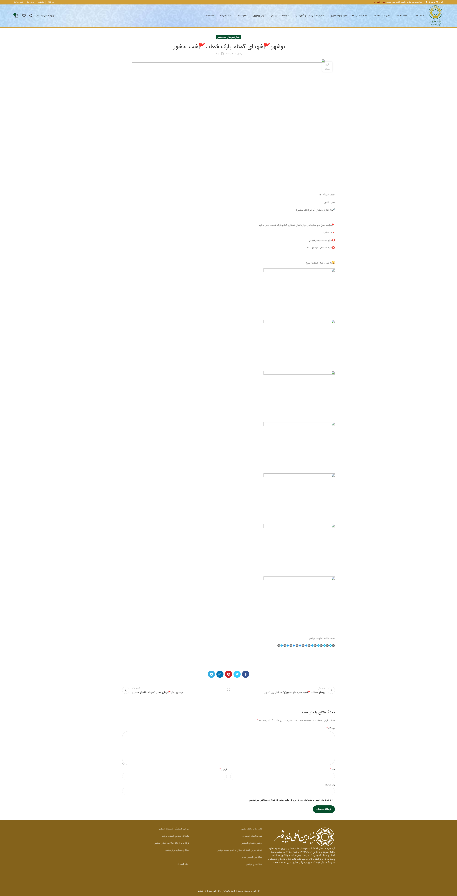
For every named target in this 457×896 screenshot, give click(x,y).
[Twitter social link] (237, 674)
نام (332, 770)
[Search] (31, 15)
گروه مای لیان (228, 891)
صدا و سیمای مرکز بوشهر (177, 850)
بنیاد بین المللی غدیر (252, 857)
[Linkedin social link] (220, 674)
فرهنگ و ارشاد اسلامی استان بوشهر (171, 843)
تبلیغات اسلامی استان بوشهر (175, 836)
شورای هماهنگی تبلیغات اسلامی (173, 829)
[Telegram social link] (211, 674)
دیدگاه (331, 728)
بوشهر (220, 37)
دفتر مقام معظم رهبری (251, 829)
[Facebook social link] (245, 674)
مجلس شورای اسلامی (251, 843)
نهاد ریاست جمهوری (252, 836)
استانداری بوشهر (254, 864)
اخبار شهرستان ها (232, 37)
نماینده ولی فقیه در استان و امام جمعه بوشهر (240, 850)
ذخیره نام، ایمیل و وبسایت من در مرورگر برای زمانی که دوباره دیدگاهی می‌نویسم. (290, 800)
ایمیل (223, 770)
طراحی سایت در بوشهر (208, 891)
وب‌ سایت (330, 785)
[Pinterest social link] (228, 674)
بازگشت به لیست (228, 690)
